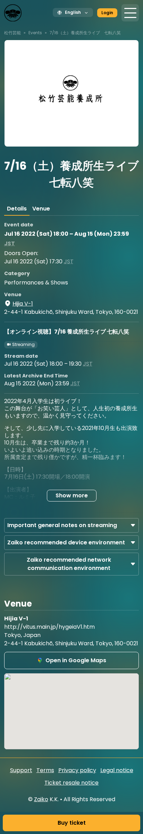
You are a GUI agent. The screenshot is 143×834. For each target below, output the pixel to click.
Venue (41, 209)
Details (17, 209)
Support (21, 770)
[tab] (17, 209)
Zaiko (41, 799)
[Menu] (130, 12)
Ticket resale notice (71, 783)
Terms (45, 770)
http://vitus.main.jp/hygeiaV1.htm (49, 627)
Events (35, 33)
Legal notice (116, 770)
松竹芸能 (12, 33)
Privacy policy (77, 770)
